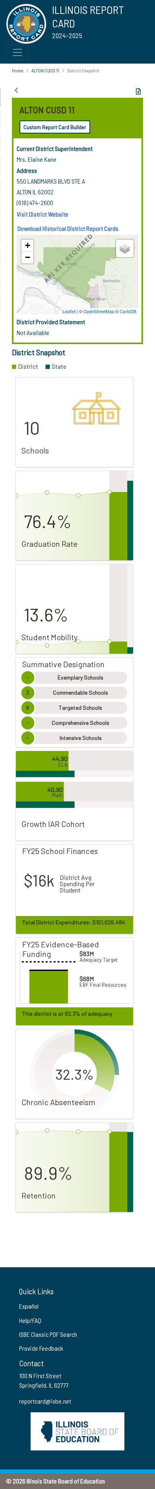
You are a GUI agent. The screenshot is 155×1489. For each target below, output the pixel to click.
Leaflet (69, 311)
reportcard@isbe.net (45, 1401)
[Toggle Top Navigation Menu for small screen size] (17, 52)
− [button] (27, 257)
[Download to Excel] (138, 91)
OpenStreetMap (98, 311)
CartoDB (128, 311)
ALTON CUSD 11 (45, 70)
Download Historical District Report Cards (67, 228)
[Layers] (125, 248)
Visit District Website (42, 214)
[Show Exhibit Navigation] (16, 90)
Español (29, 1306)
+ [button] (27, 245)
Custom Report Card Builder (54, 127)
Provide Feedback (41, 1348)
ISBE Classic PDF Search (48, 1334)
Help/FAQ (30, 1320)
